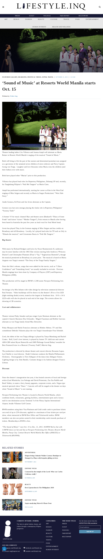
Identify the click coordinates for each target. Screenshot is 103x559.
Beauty (41, 19)
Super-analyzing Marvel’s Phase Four (38, 503)
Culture (53, 19)
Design (16, 19)
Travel (66, 19)
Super (44, 77)
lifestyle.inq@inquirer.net (12, 551)
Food (77, 19)
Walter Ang (13, 96)
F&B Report (64, 16)
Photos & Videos (34, 77)
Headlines (22, 77)
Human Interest (39, 27)
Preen (17, 16)
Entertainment (92, 19)
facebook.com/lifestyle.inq (34, 548)
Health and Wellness (61, 27)
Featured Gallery (9, 77)
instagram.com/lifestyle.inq (12, 548)
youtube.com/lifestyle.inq (33, 551)
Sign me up (90, 531)
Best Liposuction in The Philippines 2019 (39, 487)
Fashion (28, 19)
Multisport (83, 16)
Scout (31, 16)
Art (5, 19)
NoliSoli (47, 16)
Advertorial (30, 452)
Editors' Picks (31, 468)
